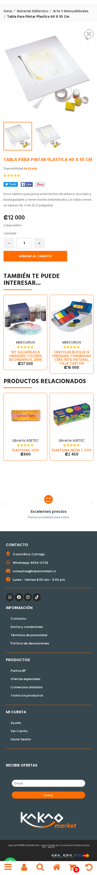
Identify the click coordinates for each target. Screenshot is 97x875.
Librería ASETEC (25, 440)
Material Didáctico (32, 11)
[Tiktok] (37, 597)
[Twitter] (11, 184)
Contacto (18, 618)
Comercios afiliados (26, 687)
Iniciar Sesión (21, 739)
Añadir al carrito (35, 256)
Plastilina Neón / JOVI (71, 450)
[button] (89, 33)
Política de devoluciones (30, 643)
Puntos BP (18, 670)
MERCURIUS (25, 342)
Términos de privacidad (29, 635)
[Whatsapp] (10, 597)
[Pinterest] (40, 184)
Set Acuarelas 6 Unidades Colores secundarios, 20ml (25, 356)
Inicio (8, 11)
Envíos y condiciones (27, 627)
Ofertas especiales (25, 679)
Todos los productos (27, 695)
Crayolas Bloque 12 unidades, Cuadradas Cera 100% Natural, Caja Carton (71, 358)
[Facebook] (27, 184)
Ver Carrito (19, 731)
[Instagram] (28, 597)
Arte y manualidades (71, 11)
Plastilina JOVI (25, 450)
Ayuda (16, 723)
